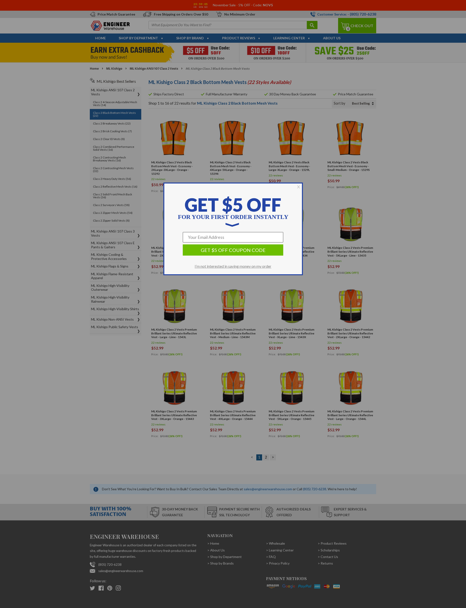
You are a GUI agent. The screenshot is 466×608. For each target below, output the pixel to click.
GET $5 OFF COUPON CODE (233, 250)
